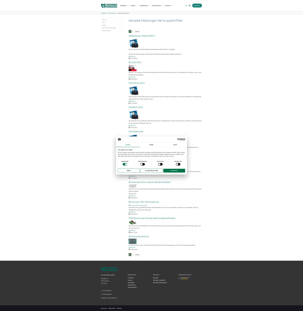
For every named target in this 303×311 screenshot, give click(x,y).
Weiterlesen (132, 56)
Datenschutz (112, 308)
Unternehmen (132, 287)
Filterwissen (132, 285)
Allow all (174, 170)
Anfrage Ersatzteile (159, 280)
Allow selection (151, 170)
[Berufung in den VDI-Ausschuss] (138, 205)
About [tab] (175, 144)
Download (131, 282)
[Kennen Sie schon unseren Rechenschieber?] (133, 186)
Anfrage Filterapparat (160, 282)
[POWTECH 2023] (134, 90)
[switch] (142, 164)
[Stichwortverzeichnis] (133, 241)
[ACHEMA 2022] (134, 114)
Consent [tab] (127, 144)
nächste (137, 31)
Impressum (104, 308)
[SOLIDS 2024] (133, 67)
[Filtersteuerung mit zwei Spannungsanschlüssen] (133, 222)
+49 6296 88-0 (107, 290)
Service (130, 280)
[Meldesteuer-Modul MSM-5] (134, 43)
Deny (129, 170)
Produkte (131, 278)
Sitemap (119, 308)
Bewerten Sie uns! (184, 274)
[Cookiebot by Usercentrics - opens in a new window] (178, 139)
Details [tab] (151, 144)
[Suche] (186, 5)
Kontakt (197, 5)
